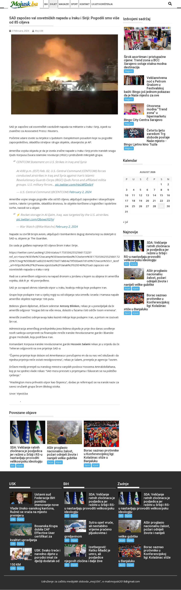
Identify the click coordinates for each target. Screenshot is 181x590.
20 (147, 200)
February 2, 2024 (80, 192)
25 (133, 206)
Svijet (53, 4)
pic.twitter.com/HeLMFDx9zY (74, 184)
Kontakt (85, 4)
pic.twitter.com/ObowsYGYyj (35, 219)
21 (154, 200)
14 (154, 195)
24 (126, 206)
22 (161, 200)
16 (168, 195)
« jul (125, 222)
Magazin (64, 4)
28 (154, 206)
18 (133, 200)
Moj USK (39, 30)
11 (133, 195)
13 (147, 195)
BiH (46, 4)
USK (13, 519)
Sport (74, 4)
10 (126, 195)
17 (126, 200)
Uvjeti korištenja (102, 4)
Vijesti (26, 400)
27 (147, 206)
